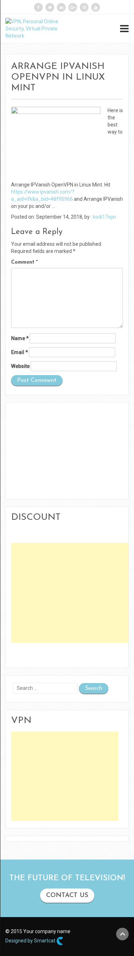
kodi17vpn (104, 217)
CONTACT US (67, 895)
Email (19, 352)
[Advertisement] (71, 593)
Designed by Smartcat (30, 940)
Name (20, 338)
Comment (24, 262)
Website (20, 366)
